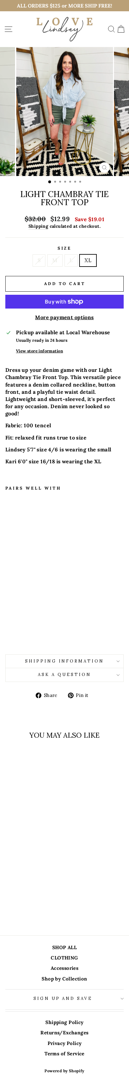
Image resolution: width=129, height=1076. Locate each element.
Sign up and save (63, 998)
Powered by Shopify (64, 1070)
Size (65, 248)
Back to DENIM (68, 899)
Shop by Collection (64, 979)
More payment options (64, 317)
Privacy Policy (65, 1043)
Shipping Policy (64, 1022)
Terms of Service (64, 1054)
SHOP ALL (64, 947)
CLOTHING (64, 958)
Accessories (65, 968)
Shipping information (64, 661)
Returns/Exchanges (64, 1033)
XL (88, 260)
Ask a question (64, 674)
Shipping (38, 226)
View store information (39, 351)
